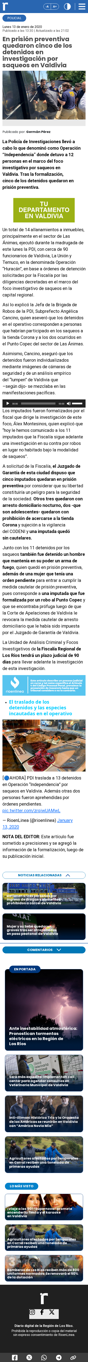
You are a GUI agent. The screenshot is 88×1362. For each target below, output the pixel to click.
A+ (55, 6)
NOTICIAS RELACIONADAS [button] (40, 875)
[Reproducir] (8, 403)
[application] (44, 403)
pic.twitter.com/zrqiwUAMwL (31, 810)
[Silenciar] (69, 403)
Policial (14, 18)
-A (47, 6)
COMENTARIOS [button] (40, 949)
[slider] (77, 403)
